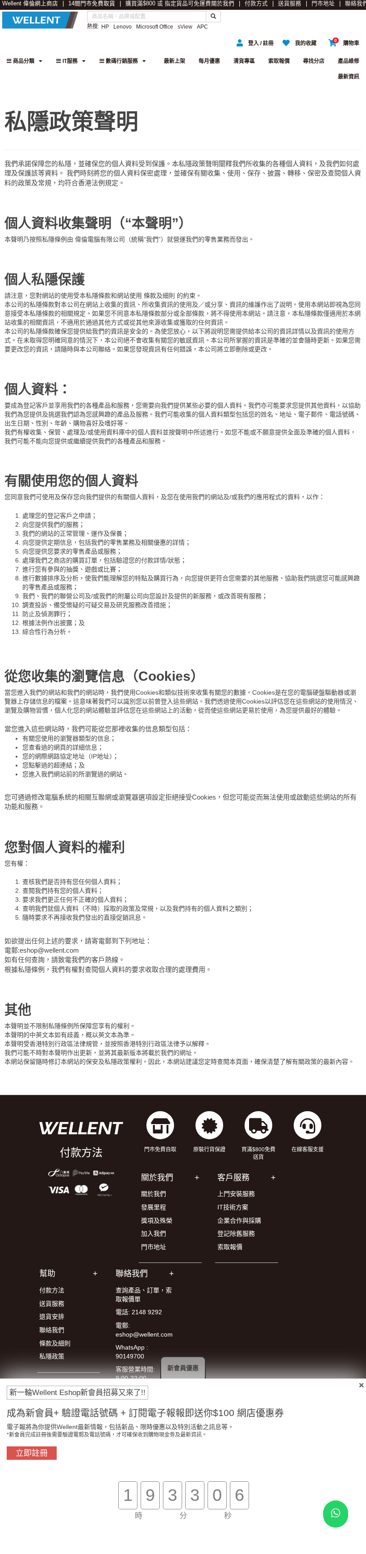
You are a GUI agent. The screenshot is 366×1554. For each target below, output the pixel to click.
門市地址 (323, 3)
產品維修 (348, 61)
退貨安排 (51, 1316)
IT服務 (69, 61)
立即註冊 (32, 1453)
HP (105, 27)
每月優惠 (209, 61)
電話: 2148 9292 (139, 1312)
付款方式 (256, 3)
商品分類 (23, 61)
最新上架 (174, 61)
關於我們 (222, 3)
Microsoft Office (154, 27)
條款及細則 (55, 1343)
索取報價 (279, 61)
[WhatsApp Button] (335, 1514)
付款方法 (51, 1290)
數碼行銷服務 (121, 61)
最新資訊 (348, 77)
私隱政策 (51, 1356)
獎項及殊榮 (156, 1220)
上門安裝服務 (236, 1193)
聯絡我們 (51, 1329)
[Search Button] (213, 16)
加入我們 (153, 1233)
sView (185, 27)
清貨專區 (244, 61)
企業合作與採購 (239, 1220)
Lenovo (122, 27)
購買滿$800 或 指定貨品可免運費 (168, 3)
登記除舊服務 (236, 1233)
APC (202, 27)
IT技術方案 (232, 1207)
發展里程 (153, 1207)
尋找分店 (313, 61)
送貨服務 (289, 3)
